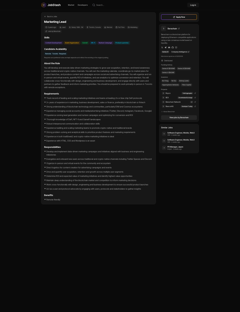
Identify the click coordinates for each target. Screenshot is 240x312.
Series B (165, 52)
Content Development (53, 43)
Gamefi (85, 43)
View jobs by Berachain (179, 117)
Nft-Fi (93, 43)
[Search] (93, 5)
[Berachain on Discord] (169, 47)
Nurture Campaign (105, 43)
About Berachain (169, 112)
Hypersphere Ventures (170, 85)
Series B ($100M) (168, 68)
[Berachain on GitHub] (173, 47)
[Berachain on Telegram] (166, 47)
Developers (83, 5)
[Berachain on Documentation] (176, 47)
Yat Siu (173, 81)
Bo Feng (165, 81)
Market (71, 5)
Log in (193, 5)
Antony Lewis (184, 81)
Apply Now (180, 17)
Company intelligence (179, 52)
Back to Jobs (52, 16)
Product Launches (122, 43)
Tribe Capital (186, 85)
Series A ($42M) (168, 72)
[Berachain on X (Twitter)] (162, 47)
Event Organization (72, 43)
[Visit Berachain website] (179, 28)
